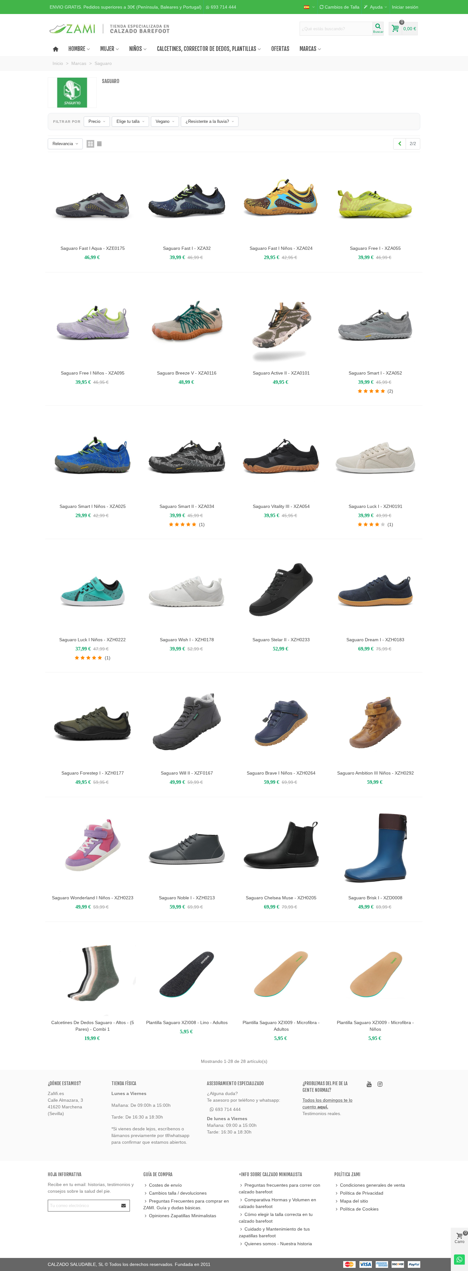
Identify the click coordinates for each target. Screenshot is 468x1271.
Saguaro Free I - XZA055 (375, 248)
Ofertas (280, 49)
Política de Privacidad (361, 1193)
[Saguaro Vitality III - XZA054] (281, 456)
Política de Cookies (359, 1208)
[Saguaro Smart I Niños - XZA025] (92, 456)
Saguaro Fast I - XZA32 (187, 248)
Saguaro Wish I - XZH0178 (187, 639)
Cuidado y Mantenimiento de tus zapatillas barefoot (274, 1232)
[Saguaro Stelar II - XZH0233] (281, 590)
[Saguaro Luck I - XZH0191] (375, 456)
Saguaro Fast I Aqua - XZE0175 (92, 248)
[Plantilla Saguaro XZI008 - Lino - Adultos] (187, 973)
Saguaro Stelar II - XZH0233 (281, 639)
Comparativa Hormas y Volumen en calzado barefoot (277, 1203)
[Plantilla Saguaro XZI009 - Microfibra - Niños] (375, 973)
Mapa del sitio (354, 1201)
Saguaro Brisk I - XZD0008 (375, 897)
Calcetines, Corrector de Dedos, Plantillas (206, 49)
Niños (135, 49)
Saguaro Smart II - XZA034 (187, 506)
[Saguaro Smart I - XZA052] (375, 323)
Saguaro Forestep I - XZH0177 (92, 773)
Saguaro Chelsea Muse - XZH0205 (281, 897)
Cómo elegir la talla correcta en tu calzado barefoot (276, 1218)
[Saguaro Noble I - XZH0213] (187, 848)
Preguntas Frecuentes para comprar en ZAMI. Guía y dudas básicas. (186, 1204)
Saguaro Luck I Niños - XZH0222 (92, 639)
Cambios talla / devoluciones (178, 1193)
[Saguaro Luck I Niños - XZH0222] (92, 590)
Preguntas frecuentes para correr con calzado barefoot (279, 1188)
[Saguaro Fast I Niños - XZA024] (281, 198)
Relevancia (63, 143)
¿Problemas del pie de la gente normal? (325, 1087)
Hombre (76, 49)
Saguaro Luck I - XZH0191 (375, 506)
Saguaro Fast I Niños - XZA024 (281, 248)
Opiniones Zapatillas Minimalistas (182, 1215)
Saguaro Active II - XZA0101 (281, 373)
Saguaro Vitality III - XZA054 (281, 506)
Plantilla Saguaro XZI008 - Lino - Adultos (187, 1022)
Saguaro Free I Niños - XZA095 (92, 373)
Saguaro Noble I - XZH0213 (187, 897)
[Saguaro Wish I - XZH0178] (187, 590)
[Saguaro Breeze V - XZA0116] (187, 323)
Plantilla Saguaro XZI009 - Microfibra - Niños (375, 1026)
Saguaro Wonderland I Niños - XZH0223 (92, 897)
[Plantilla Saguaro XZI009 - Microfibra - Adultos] (281, 973)
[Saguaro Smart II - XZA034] (187, 456)
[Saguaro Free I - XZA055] (375, 198)
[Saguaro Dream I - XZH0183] (375, 590)
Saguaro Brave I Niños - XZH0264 (281, 773)
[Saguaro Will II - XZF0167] (187, 723)
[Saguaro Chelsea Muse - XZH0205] (281, 848)
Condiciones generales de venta (372, 1185)
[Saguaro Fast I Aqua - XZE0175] (92, 198)
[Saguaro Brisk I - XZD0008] (375, 848)
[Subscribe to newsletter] (124, 1205)
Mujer (107, 49)
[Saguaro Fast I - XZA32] (187, 198)
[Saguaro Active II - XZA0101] (281, 323)
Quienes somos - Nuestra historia (278, 1243)
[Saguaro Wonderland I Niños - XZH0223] (92, 848)
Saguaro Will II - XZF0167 (187, 773)
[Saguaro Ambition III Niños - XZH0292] (375, 723)
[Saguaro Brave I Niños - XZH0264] (281, 723)
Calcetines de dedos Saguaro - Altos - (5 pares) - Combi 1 (92, 1026)
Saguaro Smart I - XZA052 (375, 373)
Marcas (308, 49)
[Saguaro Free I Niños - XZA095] (92, 323)
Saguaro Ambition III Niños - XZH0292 (375, 773)
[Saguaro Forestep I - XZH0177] (92, 723)
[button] (125, 7)
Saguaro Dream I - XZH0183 (375, 639)
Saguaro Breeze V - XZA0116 (186, 373)
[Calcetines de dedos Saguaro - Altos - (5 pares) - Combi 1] (92, 973)
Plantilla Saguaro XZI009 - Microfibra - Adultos (281, 1026)
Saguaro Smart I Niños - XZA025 (93, 506)
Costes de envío (165, 1185)
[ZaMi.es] (110, 28)
